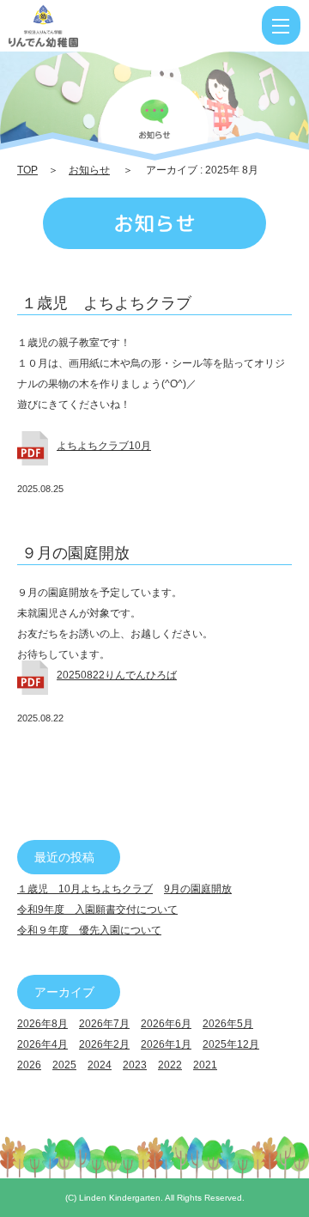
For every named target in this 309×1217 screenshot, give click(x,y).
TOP (27, 170)
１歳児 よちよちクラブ (106, 303)
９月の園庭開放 (75, 553)
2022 (170, 1065)
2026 (29, 1065)
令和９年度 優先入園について (89, 930)
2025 (64, 1065)
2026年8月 (42, 1024)
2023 (135, 1065)
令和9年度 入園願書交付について (97, 910)
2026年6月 (166, 1024)
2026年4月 (42, 1044)
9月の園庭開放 (198, 889)
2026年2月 (104, 1044)
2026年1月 (166, 1044)
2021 (205, 1065)
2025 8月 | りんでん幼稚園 (97, 25)
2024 (100, 1065)
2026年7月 (104, 1024)
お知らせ (89, 170)
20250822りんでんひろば (117, 675)
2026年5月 (228, 1024)
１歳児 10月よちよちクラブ (85, 889)
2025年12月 (231, 1044)
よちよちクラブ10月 (104, 446)
